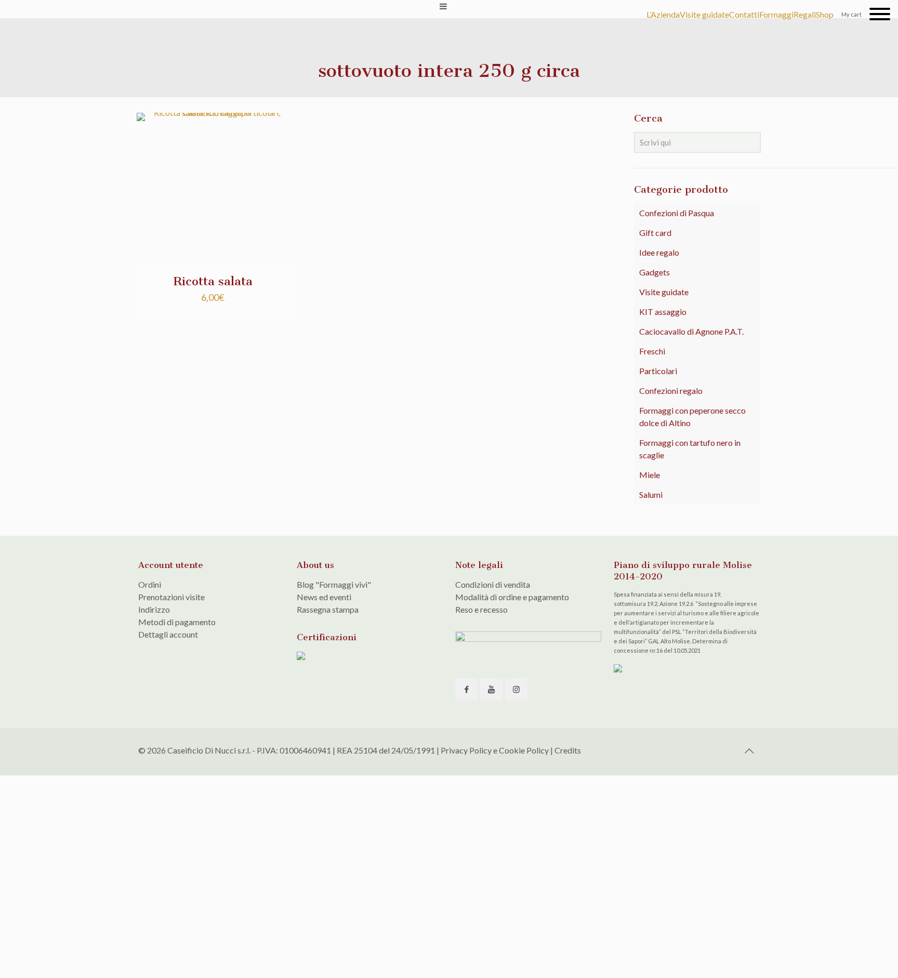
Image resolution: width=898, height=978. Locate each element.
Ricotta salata (213, 281)
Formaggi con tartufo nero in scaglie (690, 449)
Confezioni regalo (671, 390)
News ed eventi (324, 597)
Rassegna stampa (328, 609)
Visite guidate (664, 292)
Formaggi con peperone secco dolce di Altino (692, 416)
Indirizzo (154, 609)
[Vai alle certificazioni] (301, 657)
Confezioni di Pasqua (676, 213)
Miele (649, 475)
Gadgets (654, 272)
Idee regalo (659, 252)
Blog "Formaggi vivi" (334, 584)
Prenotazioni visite (171, 597)
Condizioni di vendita (492, 584)
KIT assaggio (662, 311)
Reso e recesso (481, 609)
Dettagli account (168, 634)
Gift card (655, 232)
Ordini (149, 584)
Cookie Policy (524, 750)
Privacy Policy (466, 750)
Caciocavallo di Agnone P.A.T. (691, 331)
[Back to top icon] (749, 750)
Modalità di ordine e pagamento (512, 597)
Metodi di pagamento (177, 622)
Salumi (651, 494)
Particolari (658, 371)
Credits (567, 750)
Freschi (652, 351)
